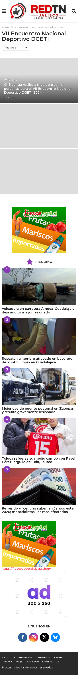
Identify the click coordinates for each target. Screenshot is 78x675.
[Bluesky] (55, 637)
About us (8, 657)
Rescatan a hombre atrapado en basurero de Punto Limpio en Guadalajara (37, 360)
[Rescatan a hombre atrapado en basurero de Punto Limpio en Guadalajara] (39, 336)
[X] (44, 637)
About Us (25, 657)
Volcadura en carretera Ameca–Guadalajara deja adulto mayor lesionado (38, 310)
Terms (58, 657)
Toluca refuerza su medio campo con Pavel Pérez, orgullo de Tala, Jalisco (38, 460)
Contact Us (50, 661)
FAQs (19, 661)
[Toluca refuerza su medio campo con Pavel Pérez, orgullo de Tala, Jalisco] (39, 436)
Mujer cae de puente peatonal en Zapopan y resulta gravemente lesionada (38, 410)
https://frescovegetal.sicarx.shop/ (26, 568)
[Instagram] (33, 637)
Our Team (32, 661)
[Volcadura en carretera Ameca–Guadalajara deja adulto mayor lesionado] (39, 286)
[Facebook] (22, 637)
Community (43, 657)
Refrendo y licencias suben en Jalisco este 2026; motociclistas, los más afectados (38, 510)
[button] (4, 11)
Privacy (7, 661)
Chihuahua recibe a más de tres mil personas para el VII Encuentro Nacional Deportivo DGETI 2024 (37, 89)
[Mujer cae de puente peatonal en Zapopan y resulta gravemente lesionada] (39, 386)
